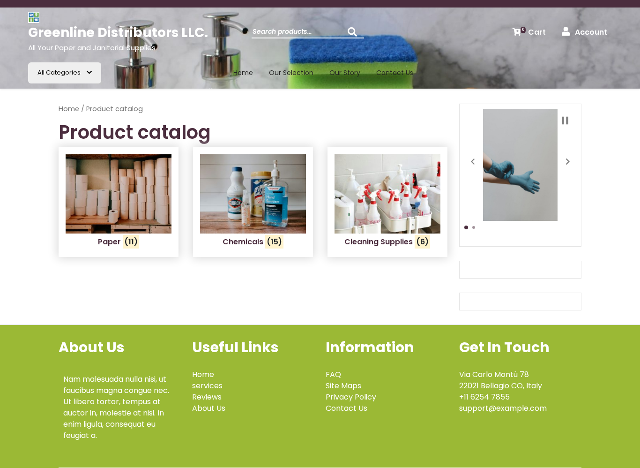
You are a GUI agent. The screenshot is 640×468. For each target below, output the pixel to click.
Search (355, 35)
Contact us (394, 72)
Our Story (344, 72)
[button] (472, 161)
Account (591, 32)
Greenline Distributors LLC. (118, 32)
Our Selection (291, 72)
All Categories (59, 72)
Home (243, 72)
